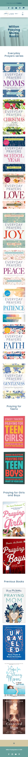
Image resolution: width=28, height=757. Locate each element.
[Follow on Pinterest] (19, 8)
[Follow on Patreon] (23, 8)
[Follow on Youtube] (16, 8)
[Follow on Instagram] (12, 8)
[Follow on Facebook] (8, 8)
